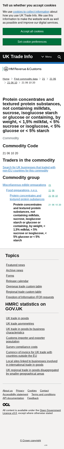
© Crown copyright (30, 440)
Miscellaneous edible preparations (24, 184)
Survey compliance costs (22, 346)
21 (43, 78)
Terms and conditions (43, 394)
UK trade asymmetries (20, 323)
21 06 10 (12, 82)
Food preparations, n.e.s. (22, 190)
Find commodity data (26, 78)
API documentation (13, 398)
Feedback (33, 398)
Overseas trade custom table (24, 286)
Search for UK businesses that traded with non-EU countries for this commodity (29, 169)
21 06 (53, 78)
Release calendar (17, 281)
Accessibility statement (15, 394)
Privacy (20, 390)
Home (6, 78)
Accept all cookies (32, 31)
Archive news (14, 270)
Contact (44, 390)
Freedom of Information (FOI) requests (30, 297)
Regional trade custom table (23, 291)
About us (8, 390)
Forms (10, 275)
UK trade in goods (17, 318)
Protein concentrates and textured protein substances (27, 197)
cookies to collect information (31, 11)
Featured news (15, 265)
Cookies (32, 390)
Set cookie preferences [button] (32, 41)
